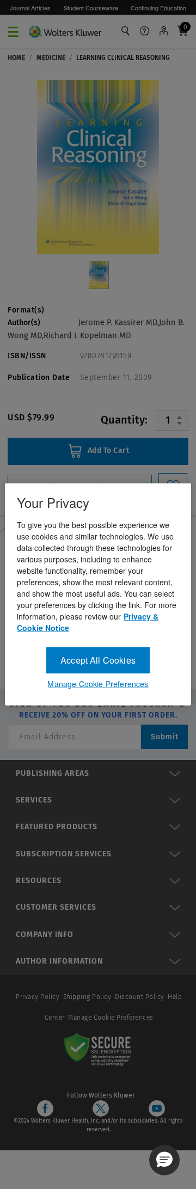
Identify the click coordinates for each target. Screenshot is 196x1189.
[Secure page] (100, 1049)
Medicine (50, 58)
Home (16, 58)
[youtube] (157, 1108)
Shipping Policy (87, 997)
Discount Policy (139, 997)
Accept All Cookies (98, 660)
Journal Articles (30, 7)
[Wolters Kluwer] (65, 30)
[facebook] (45, 1108)
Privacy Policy (37, 997)
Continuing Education (158, 7)
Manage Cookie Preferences (111, 1017)
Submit (165, 736)
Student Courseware (91, 7)
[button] (164, 1160)
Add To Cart (107, 451)
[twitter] (101, 1108)
